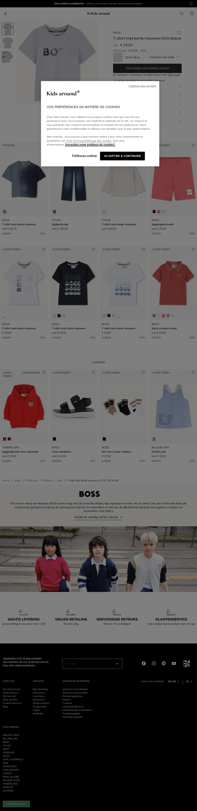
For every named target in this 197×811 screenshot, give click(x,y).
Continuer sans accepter (142, 86)
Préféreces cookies (84, 155)
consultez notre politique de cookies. (90, 144)
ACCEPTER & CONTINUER (122, 156)
